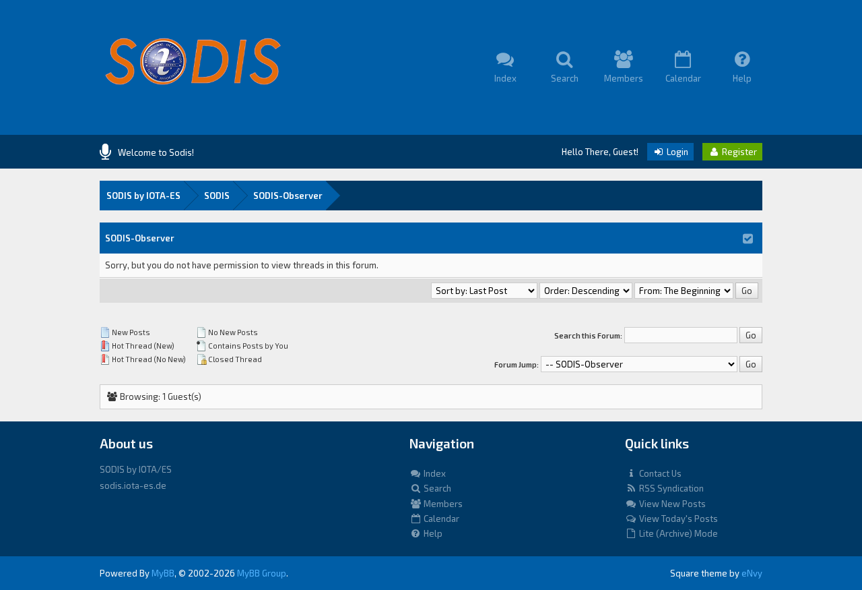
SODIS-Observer (288, 195)
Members (442, 503)
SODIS (217, 195)
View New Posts (671, 503)
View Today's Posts (677, 518)
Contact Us (659, 473)
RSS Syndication (670, 488)
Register (738, 151)
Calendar (440, 518)
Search (436, 488)
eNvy (751, 573)
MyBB (163, 573)
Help (432, 533)
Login (676, 151)
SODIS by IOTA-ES (143, 195)
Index (434, 473)
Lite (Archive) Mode (677, 533)
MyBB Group (261, 573)
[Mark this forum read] (748, 238)
